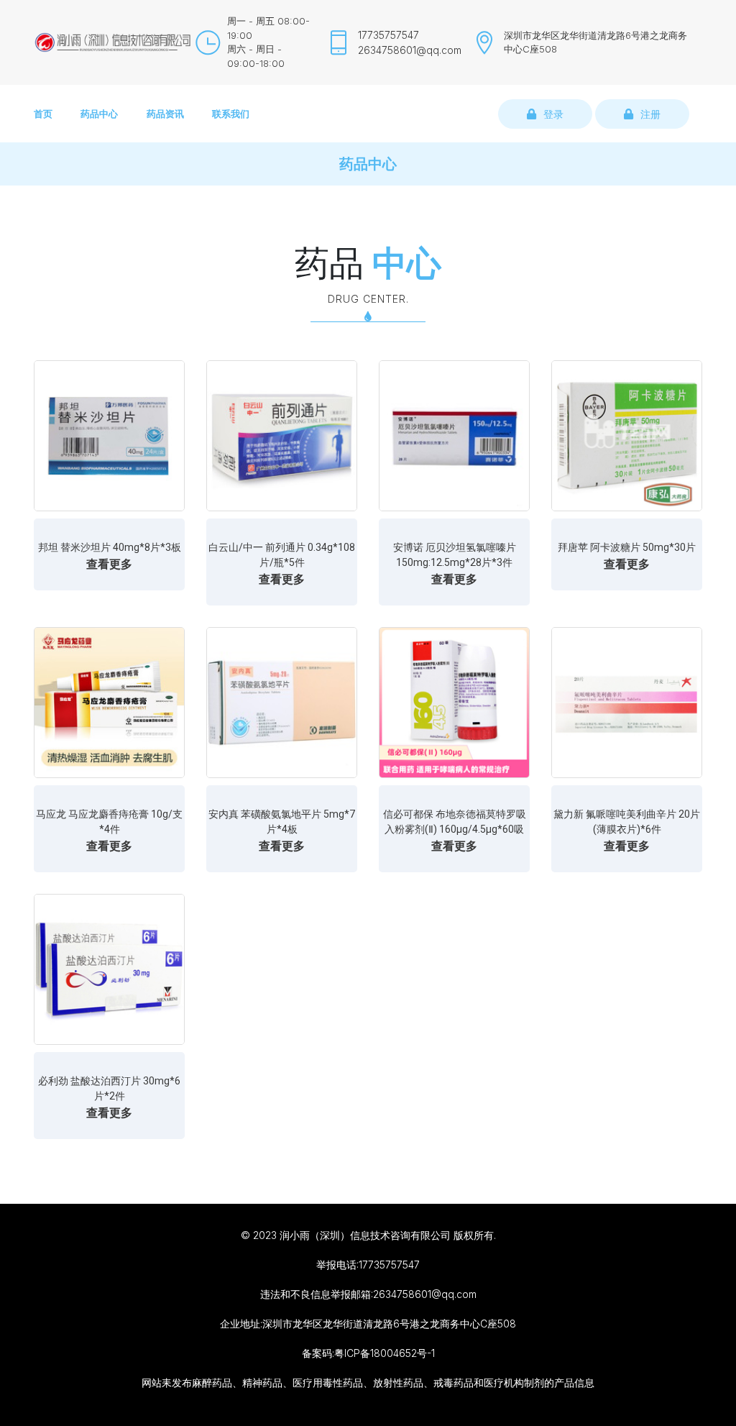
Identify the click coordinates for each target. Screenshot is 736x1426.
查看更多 (109, 564)
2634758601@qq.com (409, 50)
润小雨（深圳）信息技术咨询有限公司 (365, 1235)
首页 (43, 113)
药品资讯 (165, 113)
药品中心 (99, 113)
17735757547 (388, 35)
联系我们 (230, 113)
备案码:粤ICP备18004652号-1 (368, 1353)
